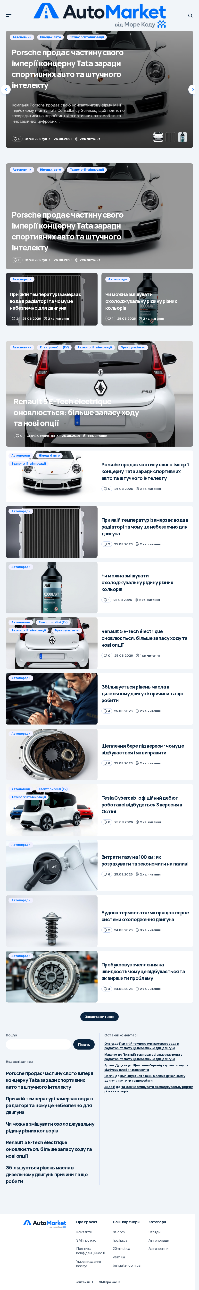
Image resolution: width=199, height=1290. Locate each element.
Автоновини (22, 170)
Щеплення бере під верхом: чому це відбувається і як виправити (146, 1067)
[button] (9, 15)
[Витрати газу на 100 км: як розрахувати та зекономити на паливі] (52, 866)
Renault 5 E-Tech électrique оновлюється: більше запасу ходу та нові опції (49, 1149)
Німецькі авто (50, 170)
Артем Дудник (115, 1065)
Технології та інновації (87, 170)
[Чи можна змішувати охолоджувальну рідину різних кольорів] (147, 299)
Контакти (82, 1282)
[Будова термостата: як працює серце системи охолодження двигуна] (52, 921)
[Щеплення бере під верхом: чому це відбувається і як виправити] (52, 754)
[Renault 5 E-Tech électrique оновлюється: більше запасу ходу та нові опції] (99, 394)
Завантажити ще (100, 1016)
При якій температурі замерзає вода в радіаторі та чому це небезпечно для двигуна (49, 1105)
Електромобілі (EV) (54, 347)
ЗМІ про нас (108, 1282)
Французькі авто (133, 347)
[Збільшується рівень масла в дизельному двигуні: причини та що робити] (52, 699)
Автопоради (22, 37)
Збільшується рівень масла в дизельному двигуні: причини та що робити (47, 1174)
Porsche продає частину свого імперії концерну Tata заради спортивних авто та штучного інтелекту (49, 1080)
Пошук (11, 1035)
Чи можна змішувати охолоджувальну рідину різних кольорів (50, 1127)
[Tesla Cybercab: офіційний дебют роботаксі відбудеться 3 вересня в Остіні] (52, 810)
